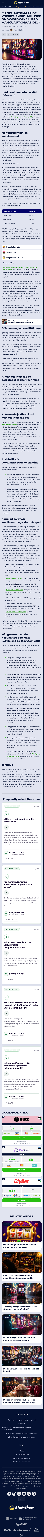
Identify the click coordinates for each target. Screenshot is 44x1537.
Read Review (21, 1141)
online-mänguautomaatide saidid (20, 117)
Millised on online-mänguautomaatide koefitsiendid (16, 1428)
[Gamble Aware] (17, 1530)
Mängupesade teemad (9, 424)
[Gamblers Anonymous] (36, 1530)
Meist (21, 1451)
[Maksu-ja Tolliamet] (11, 1518)
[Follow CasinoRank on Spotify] (29, 1494)
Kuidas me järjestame (21, 1462)
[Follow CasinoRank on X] (19, 1494)
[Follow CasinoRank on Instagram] (14, 1494)
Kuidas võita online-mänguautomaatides (21, 1433)
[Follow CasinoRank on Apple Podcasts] (34, 1494)
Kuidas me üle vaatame (22, 1458)
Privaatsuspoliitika (22, 1454)
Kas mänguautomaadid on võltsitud (22, 1420)
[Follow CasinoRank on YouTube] (24, 1494)
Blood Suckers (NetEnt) (14, 578)
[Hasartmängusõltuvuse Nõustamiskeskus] (28, 1518)
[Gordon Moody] (21, 1524)
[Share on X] (4, 34)
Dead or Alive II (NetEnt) (14, 590)
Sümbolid (21, 1423)
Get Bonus (22, 1138)
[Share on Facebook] (9, 34)
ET (20, 1499)
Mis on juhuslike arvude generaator (21, 1437)
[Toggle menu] (3, 3)
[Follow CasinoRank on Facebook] (9, 1494)
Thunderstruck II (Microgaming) (17, 612)
